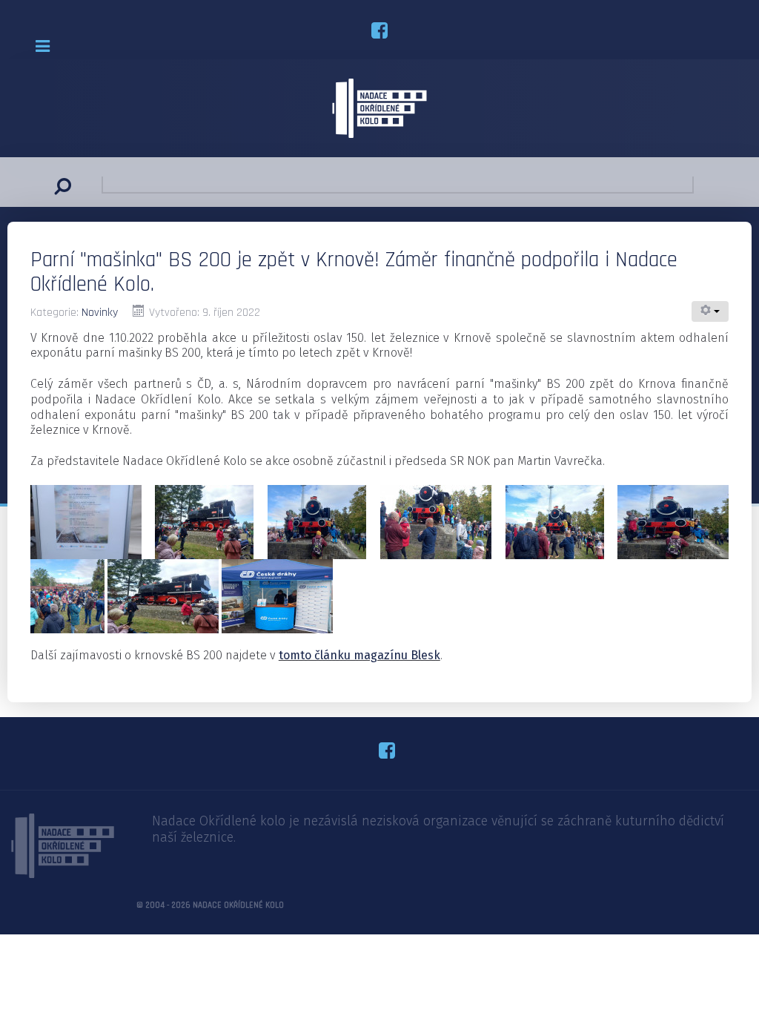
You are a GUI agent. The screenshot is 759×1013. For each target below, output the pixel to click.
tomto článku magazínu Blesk (359, 655)
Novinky (100, 312)
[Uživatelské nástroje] (710, 311)
